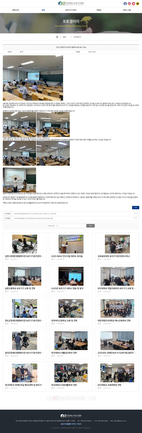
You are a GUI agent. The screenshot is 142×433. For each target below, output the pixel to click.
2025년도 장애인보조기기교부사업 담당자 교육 (117, 353)
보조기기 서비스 (71, 10)
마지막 (94, 398)
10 (83, 398)
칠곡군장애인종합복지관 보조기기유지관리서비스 (24, 353)
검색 (90, 225)
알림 (43, 10)
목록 (135, 207)
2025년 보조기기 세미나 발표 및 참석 (67, 288)
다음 (89, 398)
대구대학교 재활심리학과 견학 (64, 353)
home (58, 37)
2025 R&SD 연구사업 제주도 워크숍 (67, 256)
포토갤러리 (77, 37)
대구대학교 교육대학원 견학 (109, 385)
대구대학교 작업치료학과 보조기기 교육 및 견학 (117, 288)
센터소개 (15, 10)
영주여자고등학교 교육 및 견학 (64, 321)
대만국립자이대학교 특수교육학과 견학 (114, 321)
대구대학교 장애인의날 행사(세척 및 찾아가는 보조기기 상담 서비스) (24, 385)
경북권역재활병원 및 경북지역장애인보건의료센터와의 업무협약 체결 (33, 218)
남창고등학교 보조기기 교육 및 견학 (20, 288)
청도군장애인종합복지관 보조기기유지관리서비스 (24, 321)
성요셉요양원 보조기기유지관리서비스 (114, 256)
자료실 (98, 10)
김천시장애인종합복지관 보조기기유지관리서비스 (24, 256)
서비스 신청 (127, 10)
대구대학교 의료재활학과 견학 (64, 385)
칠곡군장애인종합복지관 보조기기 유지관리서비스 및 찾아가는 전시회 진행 (35, 213)
